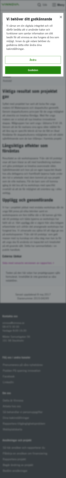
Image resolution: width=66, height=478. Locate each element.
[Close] (60, 17)
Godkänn (33, 70)
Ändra (33, 59)
